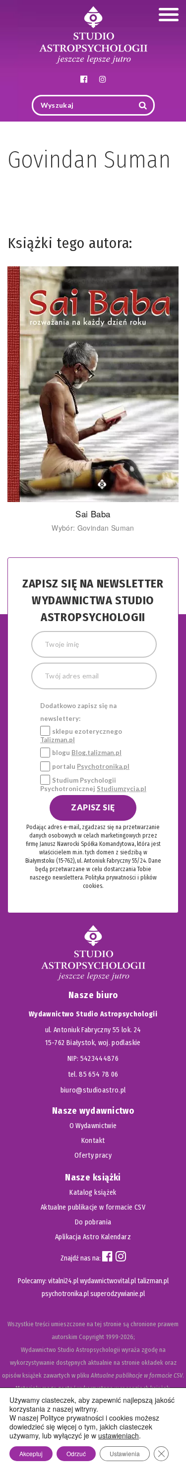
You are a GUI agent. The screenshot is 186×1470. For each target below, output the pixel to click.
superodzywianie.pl (117, 1294)
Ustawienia (125, 1453)
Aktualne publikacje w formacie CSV (93, 1207)
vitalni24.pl (63, 1281)
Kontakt (93, 1140)
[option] (93, 399)
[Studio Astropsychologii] (93, 34)
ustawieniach (118, 1435)
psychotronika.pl (65, 1294)
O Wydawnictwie (93, 1126)
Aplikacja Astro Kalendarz (93, 1237)
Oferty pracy (93, 1155)
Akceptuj (31, 1453)
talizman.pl (153, 1281)
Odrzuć (76, 1453)
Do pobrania (93, 1222)
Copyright (91, 1337)
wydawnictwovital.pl (108, 1281)
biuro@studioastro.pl (93, 1090)
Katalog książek (92, 1192)
